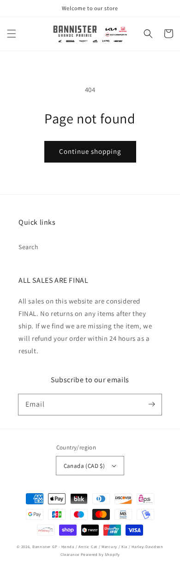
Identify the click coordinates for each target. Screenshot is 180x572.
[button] (11, 33)
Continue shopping (90, 151)
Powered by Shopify (100, 554)
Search (28, 247)
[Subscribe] (151, 404)
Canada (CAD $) (84, 466)
